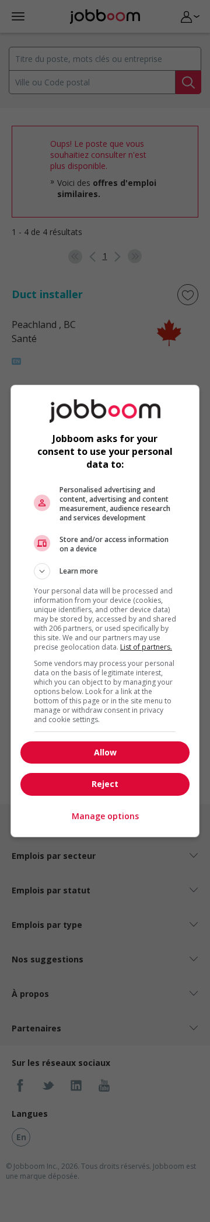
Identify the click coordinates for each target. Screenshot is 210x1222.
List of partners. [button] (146, 647)
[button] (105, 571)
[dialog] (105, 611)
